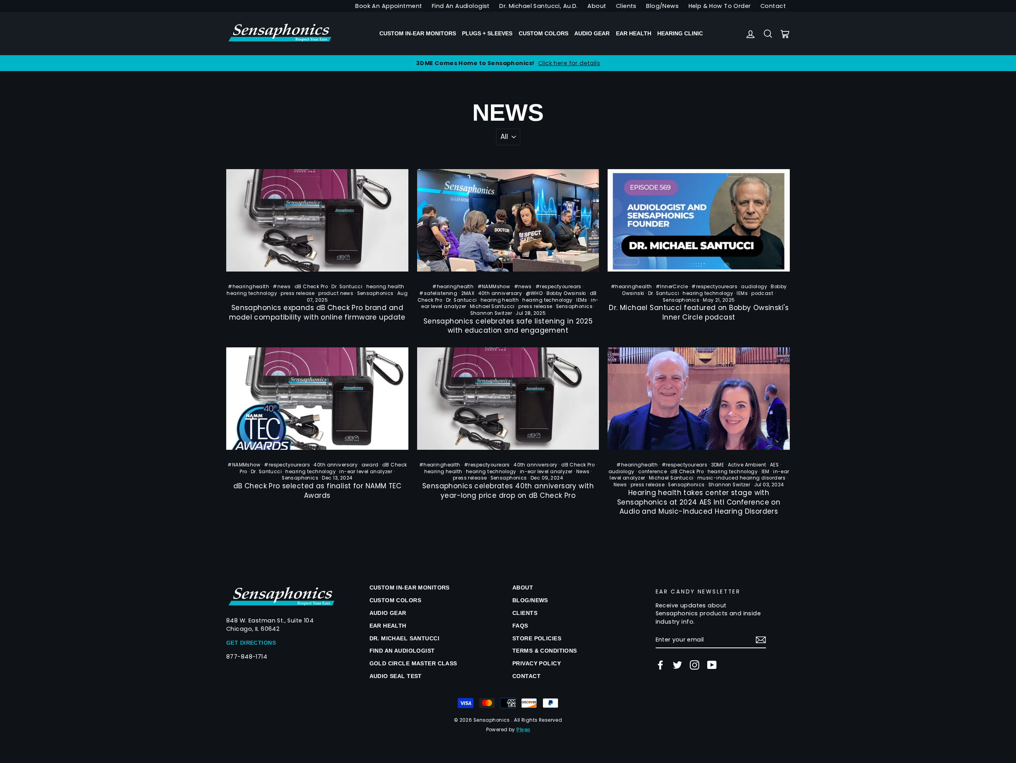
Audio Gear (592, 33)
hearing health (385, 286)
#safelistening (438, 293)
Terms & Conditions (544, 650)
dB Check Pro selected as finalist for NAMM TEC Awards (317, 490)
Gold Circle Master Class (413, 663)
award (370, 465)
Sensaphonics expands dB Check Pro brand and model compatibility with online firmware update (317, 312)
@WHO (534, 293)
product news (335, 293)
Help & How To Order (720, 6)
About (596, 6)
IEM (766, 471)
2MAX (468, 293)
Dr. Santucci (346, 286)
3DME (717, 465)
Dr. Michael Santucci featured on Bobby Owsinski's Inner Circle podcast (699, 312)
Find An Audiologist (461, 6)
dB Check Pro (311, 286)
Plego (523, 729)
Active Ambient (747, 465)
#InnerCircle (672, 286)
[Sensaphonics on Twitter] (677, 665)
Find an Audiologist (402, 650)
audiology (754, 286)
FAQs (520, 625)
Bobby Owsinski (566, 293)
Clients (626, 6)
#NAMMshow (493, 286)
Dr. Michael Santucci (404, 638)
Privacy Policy (536, 663)
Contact (773, 6)
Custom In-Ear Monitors (417, 33)
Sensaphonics (375, 293)
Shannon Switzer (491, 313)
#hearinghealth (248, 286)
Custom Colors (543, 33)
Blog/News (662, 6)
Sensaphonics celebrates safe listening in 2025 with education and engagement (508, 325)
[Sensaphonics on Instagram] (694, 665)
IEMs (581, 300)
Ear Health (633, 33)
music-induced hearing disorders (741, 478)
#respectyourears (558, 286)
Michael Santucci (492, 306)
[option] (508, 63)
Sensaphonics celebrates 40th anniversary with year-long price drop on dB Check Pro (508, 490)
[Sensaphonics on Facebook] (660, 665)
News (583, 471)
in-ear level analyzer (365, 471)
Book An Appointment (388, 6)
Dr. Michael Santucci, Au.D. (538, 6)
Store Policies (536, 638)
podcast (762, 293)
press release (298, 293)
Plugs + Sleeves (487, 33)
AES (774, 465)
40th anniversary (500, 293)
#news (282, 286)
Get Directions (251, 643)
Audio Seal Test (395, 676)
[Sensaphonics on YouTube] (712, 665)
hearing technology (252, 293)
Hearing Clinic (680, 33)
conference (652, 471)
